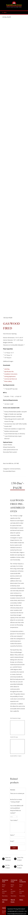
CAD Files (7, 369)
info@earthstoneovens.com (18, 914)
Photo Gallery (8, 381)
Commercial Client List (10, 379)
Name (12, 835)
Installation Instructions (10, 374)
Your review (14, 820)
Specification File (9, 371)
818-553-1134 (23, 911)
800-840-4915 (14, 911)
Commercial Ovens (15, 469)
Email (12, 841)
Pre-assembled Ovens (9, 471)
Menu (5, 12)
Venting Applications (10, 376)
